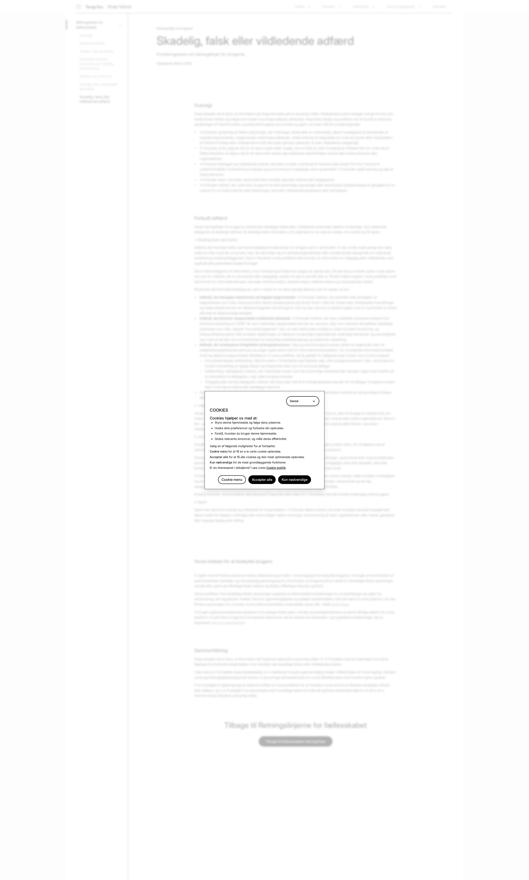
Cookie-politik (276, 468)
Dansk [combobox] (294, 401)
